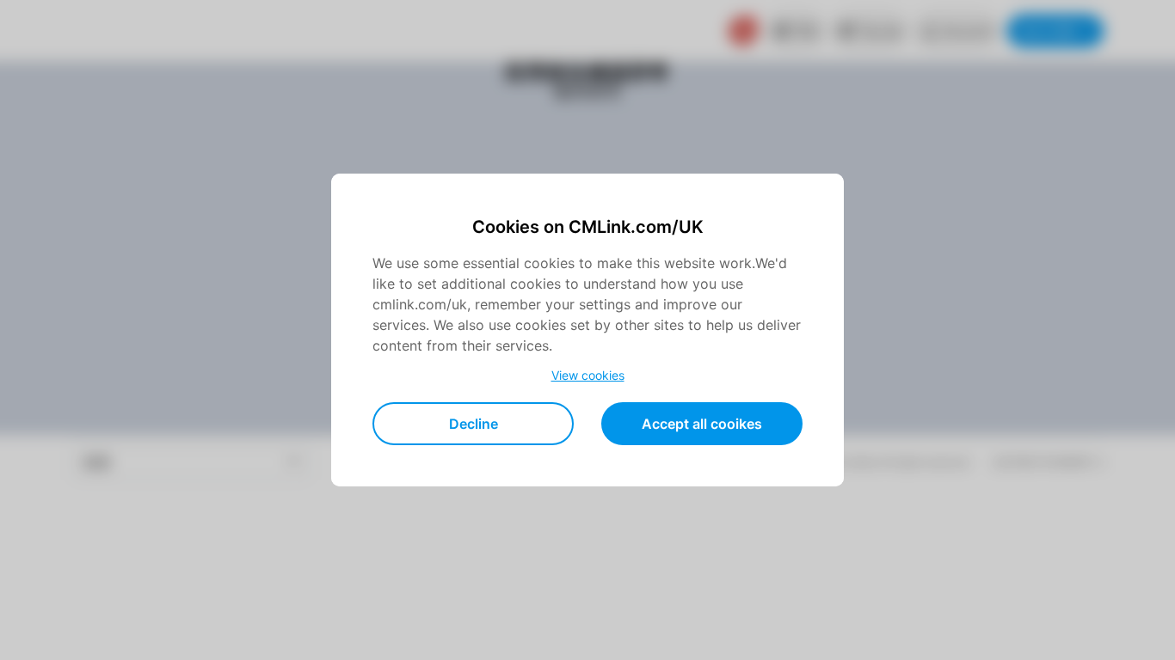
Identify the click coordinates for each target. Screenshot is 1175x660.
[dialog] (587, 330)
